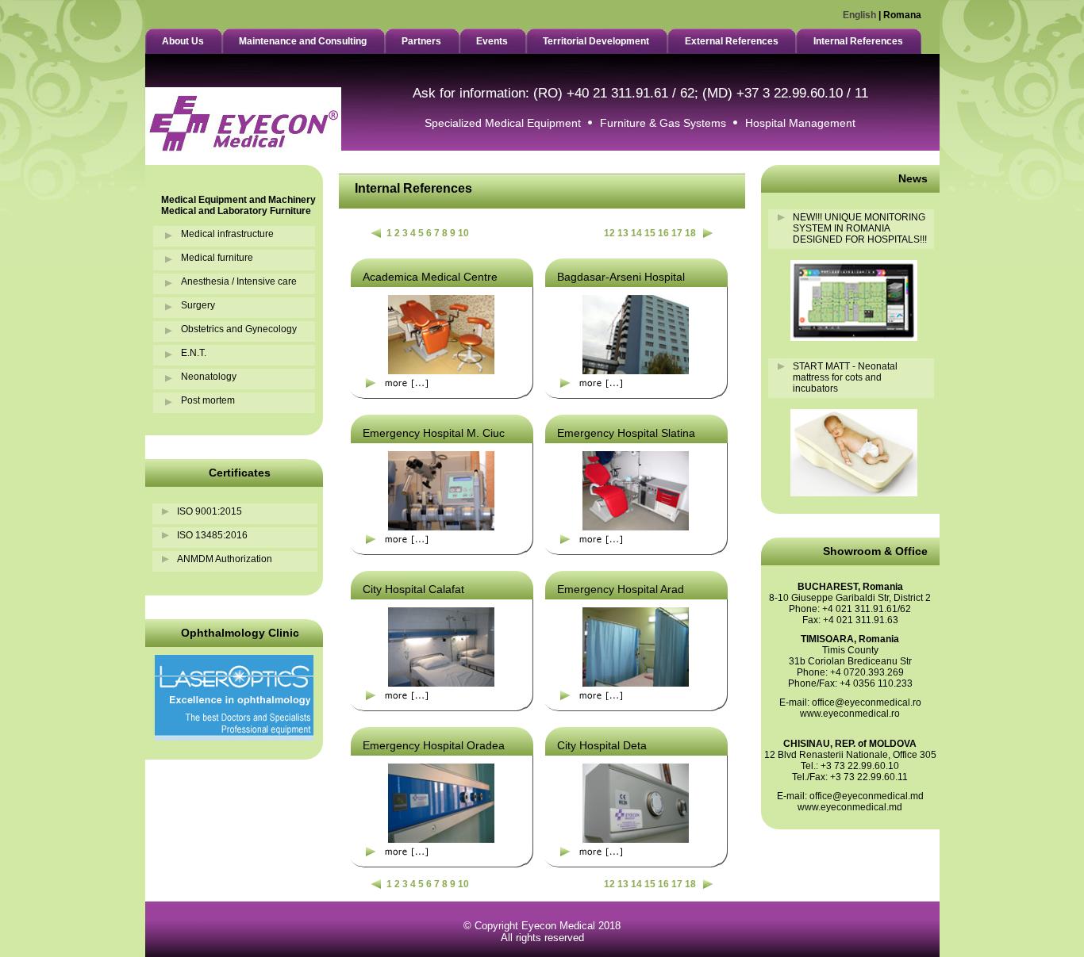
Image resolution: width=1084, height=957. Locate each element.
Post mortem (208, 400)
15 (649, 233)
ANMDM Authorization (224, 559)
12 (609, 233)
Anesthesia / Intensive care (239, 281)
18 (690, 233)
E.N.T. (193, 352)
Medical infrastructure (227, 233)
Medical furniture (217, 257)
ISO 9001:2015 (209, 511)
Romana (902, 15)
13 (622, 233)
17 (676, 233)
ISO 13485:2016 (212, 535)
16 (663, 233)
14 (636, 233)
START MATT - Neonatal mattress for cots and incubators (845, 377)
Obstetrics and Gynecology (239, 329)
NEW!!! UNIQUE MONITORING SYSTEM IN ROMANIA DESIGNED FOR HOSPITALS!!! (860, 228)
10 (463, 233)
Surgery (198, 305)
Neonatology (208, 376)
